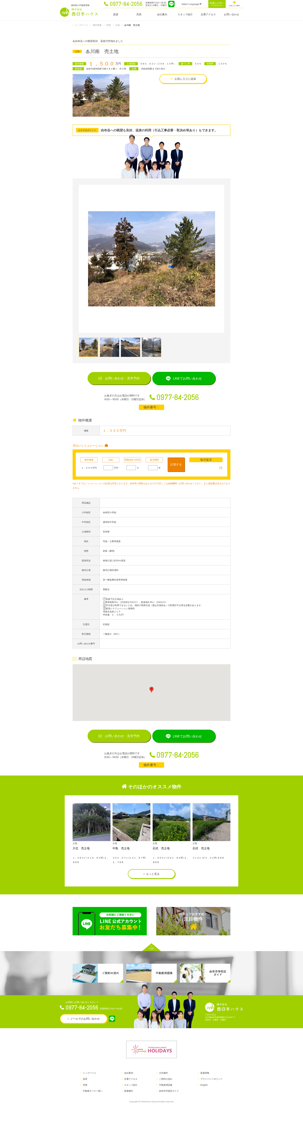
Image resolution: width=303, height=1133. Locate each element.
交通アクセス (208, 14)
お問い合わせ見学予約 (122, 378)
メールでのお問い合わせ (85, 1018)
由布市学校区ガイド (169, 1090)
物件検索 (97, 25)
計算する (176, 464)
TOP (151, 948)
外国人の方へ (217, 3)
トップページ (81, 25)
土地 (117, 25)
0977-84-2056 (126, 4)
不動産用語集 (165, 1085)
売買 (138, 14)
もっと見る (153, 873)
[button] (151, 690)
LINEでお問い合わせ (187, 378)
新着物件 (128, 1090)
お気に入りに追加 (185, 78)
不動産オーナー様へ (93, 1090)
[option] (151, 259)
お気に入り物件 (234, 5)
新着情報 (204, 1073)
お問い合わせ (231, 14)
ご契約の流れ (165, 1079)
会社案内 (162, 14)
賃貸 (115, 14)
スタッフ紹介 (185, 14)
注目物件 (193, 917)
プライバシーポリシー (211, 1079)
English (204, 1085)
